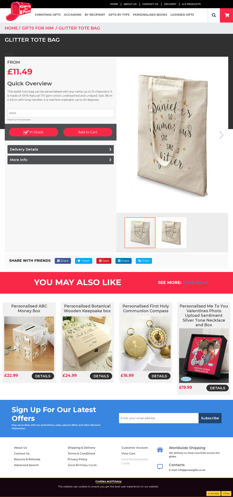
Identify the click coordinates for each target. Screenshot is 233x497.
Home (114, 4)
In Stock (36, 132)
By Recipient (95, 14)
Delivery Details (24, 149)
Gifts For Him (38, 28)
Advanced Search (26, 465)
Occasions (72, 14)
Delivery (170, 4)
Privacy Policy (77, 459)
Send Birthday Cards (82, 465)
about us (130, 4)
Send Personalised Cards (134, 461)
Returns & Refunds (27, 459)
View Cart (128, 453)
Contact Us (150, 4)
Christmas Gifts (48, 14)
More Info (18, 160)
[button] (221, 135)
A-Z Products (191, 4)
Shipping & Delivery (81, 447)
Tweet (85, 260)
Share (64, 260)
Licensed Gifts (182, 14)
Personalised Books (150, 14)
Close (226, 493)
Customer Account (134, 447)
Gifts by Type (119, 14)
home (11, 28)
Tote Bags (195, 282)
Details (42, 376)
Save (105, 260)
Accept (214, 493)
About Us (20, 447)
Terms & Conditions (81, 453)
